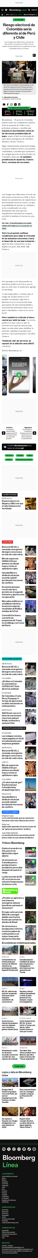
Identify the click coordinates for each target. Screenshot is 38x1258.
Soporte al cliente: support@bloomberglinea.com (17, 1251)
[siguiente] (34, 433)
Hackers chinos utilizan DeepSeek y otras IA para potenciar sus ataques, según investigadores (27, 996)
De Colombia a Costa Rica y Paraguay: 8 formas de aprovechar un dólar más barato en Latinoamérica (26, 434)
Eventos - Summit (7, 1245)
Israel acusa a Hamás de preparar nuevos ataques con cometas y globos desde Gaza (10, 1025)
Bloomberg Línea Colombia (24, 459)
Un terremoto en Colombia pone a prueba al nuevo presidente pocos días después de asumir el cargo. (12, 866)
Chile (3, 1187)
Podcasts (5, 1221)
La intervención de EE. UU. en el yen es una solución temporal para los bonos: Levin (12, 880)
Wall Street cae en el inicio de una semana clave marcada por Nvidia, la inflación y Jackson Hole (11, 718)
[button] (34, 55)
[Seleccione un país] (6, 10)
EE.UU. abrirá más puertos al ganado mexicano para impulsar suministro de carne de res (9, 996)
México (4, 1180)
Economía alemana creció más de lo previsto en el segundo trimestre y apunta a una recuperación (13, 592)
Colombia (20, 455)
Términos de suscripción (9, 1234)
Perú (3, 1189)
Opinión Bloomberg (10, 812)
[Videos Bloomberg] (19, 843)
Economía (5, 1210)
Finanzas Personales (8, 1219)
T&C (3, 1238)
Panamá (4, 1193)
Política (30, 455)
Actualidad (18, 20)
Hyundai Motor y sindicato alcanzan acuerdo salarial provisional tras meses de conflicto (12, 578)
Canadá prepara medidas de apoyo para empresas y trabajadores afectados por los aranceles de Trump (27, 966)
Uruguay (4, 1194)
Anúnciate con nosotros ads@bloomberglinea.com (17, 1249)
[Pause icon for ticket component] (2, 14)
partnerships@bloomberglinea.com (13, 1247)
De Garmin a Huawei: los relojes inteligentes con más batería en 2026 (10, 1123)
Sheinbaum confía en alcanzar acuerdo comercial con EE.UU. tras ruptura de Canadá (10, 1054)
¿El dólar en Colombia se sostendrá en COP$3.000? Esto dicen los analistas (12, 685)
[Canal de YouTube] (14, 1149)
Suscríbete (5, 1230)
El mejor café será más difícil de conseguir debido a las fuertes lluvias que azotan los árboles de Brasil (12, 917)
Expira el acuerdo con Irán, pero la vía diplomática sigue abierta (12, 852)
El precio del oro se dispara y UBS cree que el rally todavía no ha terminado (12, 505)
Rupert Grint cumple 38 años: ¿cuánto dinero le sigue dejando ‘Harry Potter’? (27, 1123)
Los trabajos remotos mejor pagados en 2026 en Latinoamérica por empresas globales (11, 434)
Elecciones (9, 455)
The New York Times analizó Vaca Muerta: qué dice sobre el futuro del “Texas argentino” (28, 1054)
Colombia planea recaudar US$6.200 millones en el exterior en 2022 (17, 226)
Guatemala (5, 1202)
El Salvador (5, 1198)
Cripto (4, 1217)
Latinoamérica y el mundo (10, 1176)
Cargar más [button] (19, 1066)
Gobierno (9, 459)
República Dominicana (9, 1200)
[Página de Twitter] (9, 1149)
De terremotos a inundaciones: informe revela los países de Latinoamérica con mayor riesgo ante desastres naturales (12, 932)
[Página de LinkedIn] (24, 1149)
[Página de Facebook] (3, 1149)
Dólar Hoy (5, 1213)
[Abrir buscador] (29, 9)
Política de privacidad (8, 1232)
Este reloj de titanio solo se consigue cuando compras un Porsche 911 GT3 (28, 1093)
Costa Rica (5, 1196)
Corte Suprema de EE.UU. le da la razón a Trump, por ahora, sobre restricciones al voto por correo (27, 1026)
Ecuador (4, 1191)
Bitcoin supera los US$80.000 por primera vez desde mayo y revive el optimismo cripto (10, 563)
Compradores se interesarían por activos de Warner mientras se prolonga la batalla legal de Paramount (10, 965)
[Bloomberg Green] (19, 891)
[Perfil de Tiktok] (29, 1149)
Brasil (3, 1178)
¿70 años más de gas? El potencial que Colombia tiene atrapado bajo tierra (12, 786)
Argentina (5, 1182)
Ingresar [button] (34, 10)
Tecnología (5, 1236)
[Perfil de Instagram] (19, 1149)
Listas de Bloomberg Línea (10, 1222)
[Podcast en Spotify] (34, 1149)
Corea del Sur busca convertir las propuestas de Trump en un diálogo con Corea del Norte (13, 620)
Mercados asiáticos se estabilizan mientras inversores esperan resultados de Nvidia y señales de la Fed (12, 606)
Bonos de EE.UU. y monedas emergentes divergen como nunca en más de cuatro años (12, 551)
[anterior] (3, 433)
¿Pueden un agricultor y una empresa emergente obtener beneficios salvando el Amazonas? (13, 903)
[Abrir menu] (2, 9)
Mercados (5, 1211)
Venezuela (5, 1185)
